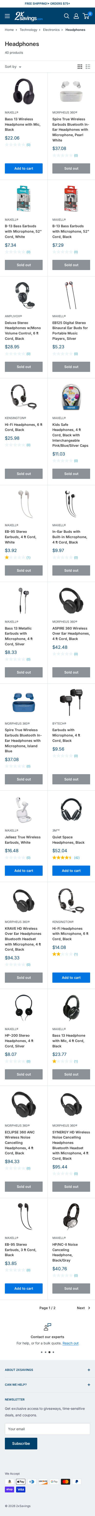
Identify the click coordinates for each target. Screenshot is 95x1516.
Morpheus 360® (64, 112)
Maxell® (11, 112)
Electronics (51, 30)
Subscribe (21, 1443)
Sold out (71, 168)
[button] (86, 16)
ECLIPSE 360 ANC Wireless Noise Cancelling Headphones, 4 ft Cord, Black (20, 1142)
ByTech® (59, 723)
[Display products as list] (88, 66)
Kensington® (15, 418)
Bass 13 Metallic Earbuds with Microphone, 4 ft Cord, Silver (19, 636)
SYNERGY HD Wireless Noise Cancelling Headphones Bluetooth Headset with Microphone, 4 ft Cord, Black (71, 1145)
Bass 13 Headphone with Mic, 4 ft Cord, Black (68, 1040)
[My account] (76, 16)
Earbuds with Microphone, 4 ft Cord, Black (66, 735)
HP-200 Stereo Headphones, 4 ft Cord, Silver (19, 1040)
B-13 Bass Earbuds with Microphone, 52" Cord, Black (70, 231)
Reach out (71, 1343)
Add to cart (23, 168)
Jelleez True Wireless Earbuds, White (23, 839)
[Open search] (66, 16)
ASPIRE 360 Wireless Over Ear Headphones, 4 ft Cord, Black (71, 633)
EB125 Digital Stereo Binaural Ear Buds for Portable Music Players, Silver (70, 331)
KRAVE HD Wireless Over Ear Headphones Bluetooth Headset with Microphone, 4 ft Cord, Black (23, 939)
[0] (86, 16)
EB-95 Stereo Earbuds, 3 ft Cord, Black (20, 1249)
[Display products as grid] (80, 66)
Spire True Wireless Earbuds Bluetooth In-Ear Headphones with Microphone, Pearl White (70, 129)
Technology (28, 30)
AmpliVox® (13, 316)
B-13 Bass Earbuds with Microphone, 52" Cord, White (23, 231)
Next (81, 1308)
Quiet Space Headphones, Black (68, 839)
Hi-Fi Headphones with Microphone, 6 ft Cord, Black (70, 933)
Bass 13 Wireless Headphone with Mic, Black (22, 124)
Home (9, 30)
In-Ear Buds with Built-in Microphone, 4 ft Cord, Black (69, 536)
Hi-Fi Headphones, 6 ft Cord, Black (23, 427)
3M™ (56, 830)
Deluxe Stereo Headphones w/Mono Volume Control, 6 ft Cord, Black (23, 331)
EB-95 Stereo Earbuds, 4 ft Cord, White (20, 536)
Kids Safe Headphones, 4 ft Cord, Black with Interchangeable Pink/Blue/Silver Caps (70, 435)
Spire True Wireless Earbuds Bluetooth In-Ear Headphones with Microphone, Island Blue (23, 740)
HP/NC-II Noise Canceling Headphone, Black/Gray (65, 1252)
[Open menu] (7, 16)
